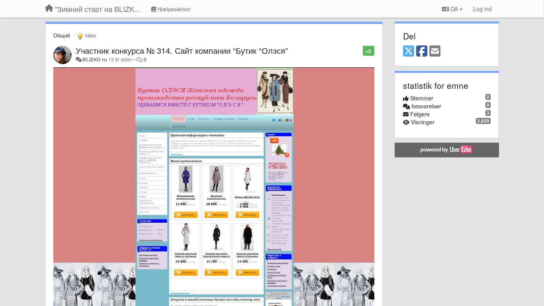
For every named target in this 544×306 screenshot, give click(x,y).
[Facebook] (421, 51)
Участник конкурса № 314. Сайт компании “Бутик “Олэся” (182, 50)
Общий (61, 35)
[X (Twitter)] (408, 51)
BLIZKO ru (95, 59)
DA (454, 9)
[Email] (434, 51)
